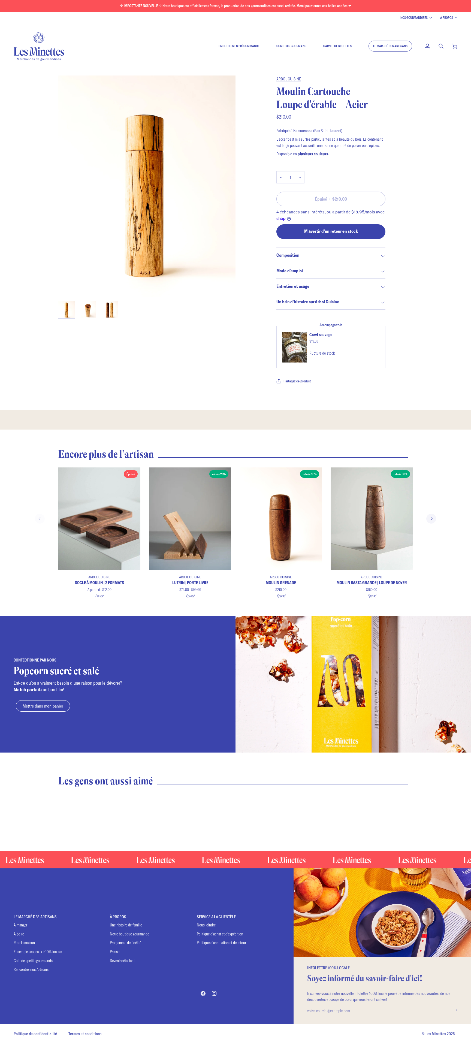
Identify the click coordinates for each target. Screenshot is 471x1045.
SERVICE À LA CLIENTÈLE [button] (216, 916)
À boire (19, 934)
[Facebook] (203, 993)
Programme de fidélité (125, 942)
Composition (287, 255)
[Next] (431, 519)
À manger (20, 925)
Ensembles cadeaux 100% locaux (38, 951)
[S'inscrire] (452, 1009)
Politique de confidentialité (35, 1033)
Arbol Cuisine (288, 78)
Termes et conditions (84, 1033)
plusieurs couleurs (313, 153)
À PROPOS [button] (118, 916)
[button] (390, 46)
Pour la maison (24, 942)
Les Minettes (435, 1033)
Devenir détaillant (122, 960)
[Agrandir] (146, 186)
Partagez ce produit (297, 381)
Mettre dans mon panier (43, 705)
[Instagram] (214, 993)
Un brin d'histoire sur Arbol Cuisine (307, 301)
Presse (114, 951)
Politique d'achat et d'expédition (220, 934)
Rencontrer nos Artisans (31, 969)
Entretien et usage (292, 286)
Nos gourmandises (414, 17)
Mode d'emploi (289, 270)
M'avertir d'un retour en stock (331, 231)
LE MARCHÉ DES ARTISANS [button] (35, 916)
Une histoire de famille (126, 925)
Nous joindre (206, 925)
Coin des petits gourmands (33, 960)
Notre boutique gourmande (129, 934)
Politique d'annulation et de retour (221, 942)
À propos (446, 17)
